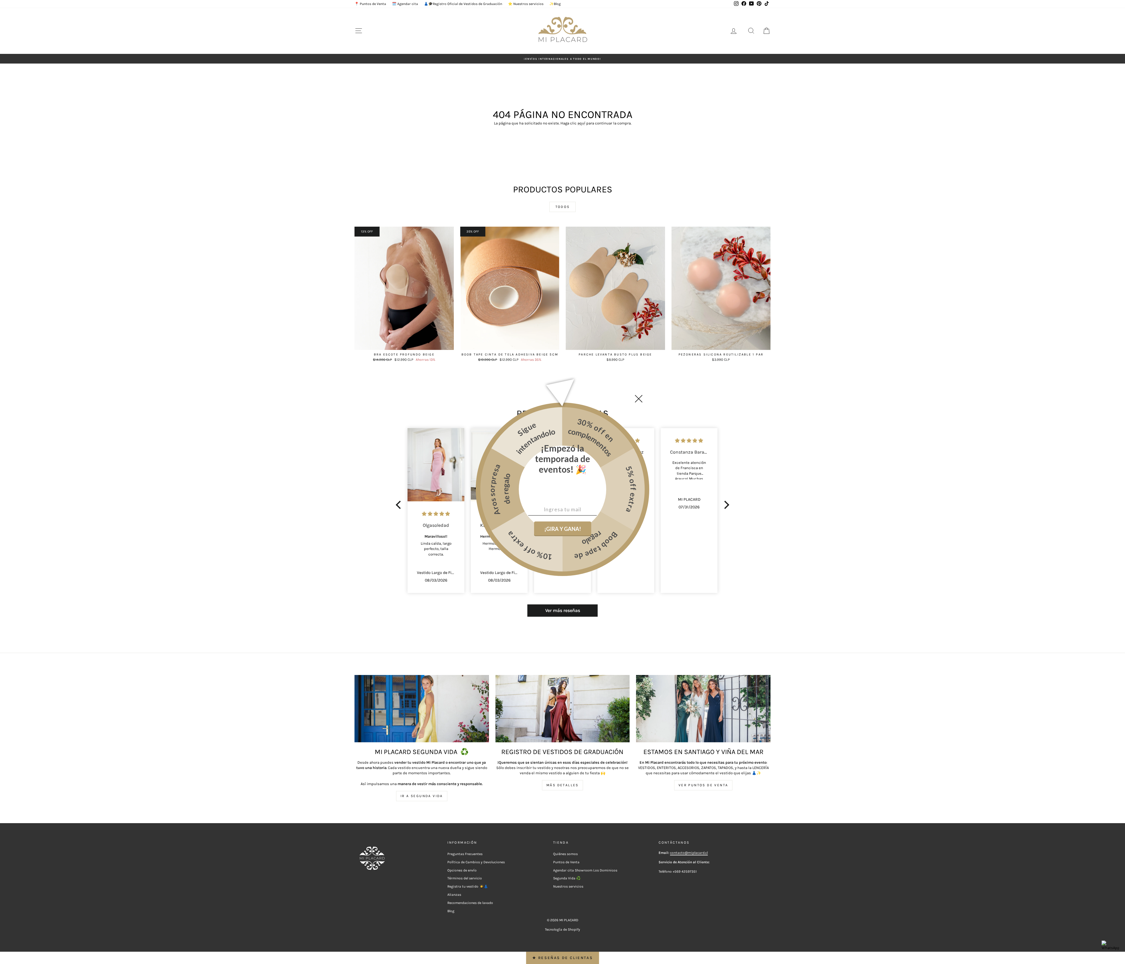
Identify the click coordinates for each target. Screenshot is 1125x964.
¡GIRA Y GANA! (562, 528)
